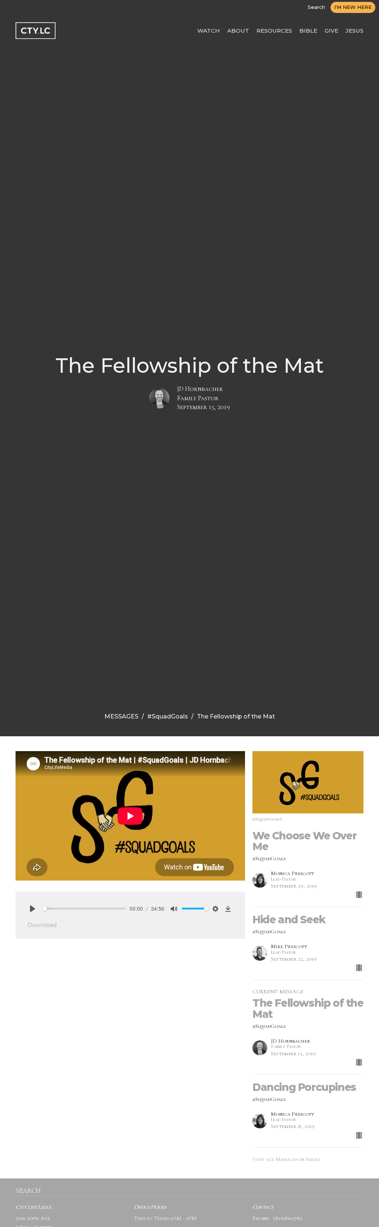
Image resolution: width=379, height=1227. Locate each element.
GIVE (331, 30)
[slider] (84, 908)
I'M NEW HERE (353, 7)
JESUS (354, 30)
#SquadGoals (167, 716)
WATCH (208, 30)
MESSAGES (121, 716)
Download (42, 924)
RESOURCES (274, 30)
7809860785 (287, 1218)
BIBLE (308, 30)
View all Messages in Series (286, 1159)
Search (316, 7)
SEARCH (28, 1191)
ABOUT (238, 30)
